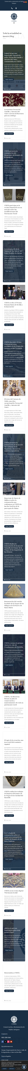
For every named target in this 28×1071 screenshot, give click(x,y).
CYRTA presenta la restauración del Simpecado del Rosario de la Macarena (14, 163)
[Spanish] (26, 2)
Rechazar (12, 1068)
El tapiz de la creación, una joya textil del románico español (14, 752)
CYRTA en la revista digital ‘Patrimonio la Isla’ (14, 895)
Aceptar (4, 1068)
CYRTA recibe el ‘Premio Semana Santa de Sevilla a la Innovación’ (14, 308)
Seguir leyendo (9, 79)
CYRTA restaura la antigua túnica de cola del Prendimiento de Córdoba (14, 654)
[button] (14, 23)
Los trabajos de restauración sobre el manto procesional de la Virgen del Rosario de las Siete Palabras (14, 846)
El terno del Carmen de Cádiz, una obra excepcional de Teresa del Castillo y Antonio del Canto (14, 405)
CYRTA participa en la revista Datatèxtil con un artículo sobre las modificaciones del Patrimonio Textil (14, 213)
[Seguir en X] (5, 1042)
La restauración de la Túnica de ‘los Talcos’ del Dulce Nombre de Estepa (14, 260)
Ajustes (18, 1068)
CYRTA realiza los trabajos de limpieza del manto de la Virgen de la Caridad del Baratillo (14, 799)
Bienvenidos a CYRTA (14, 983)
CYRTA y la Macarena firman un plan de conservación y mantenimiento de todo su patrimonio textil (14, 704)
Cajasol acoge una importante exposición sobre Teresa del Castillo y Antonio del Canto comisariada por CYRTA (14, 66)
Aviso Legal (4, 1060)
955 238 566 (6, 1037)
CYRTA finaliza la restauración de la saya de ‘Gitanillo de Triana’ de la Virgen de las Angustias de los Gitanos (14, 557)
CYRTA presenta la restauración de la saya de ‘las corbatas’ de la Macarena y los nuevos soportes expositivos (14, 456)
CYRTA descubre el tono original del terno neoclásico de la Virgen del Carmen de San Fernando (14, 354)
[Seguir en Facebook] (2, 1042)
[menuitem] (12, 8)
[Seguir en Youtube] (11, 1042)
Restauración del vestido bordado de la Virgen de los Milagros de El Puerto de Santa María (14, 608)
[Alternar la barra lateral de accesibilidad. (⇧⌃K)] (24, 1067)
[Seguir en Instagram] (8, 1042)
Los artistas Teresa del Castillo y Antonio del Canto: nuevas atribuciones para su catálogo (14, 116)
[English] (24, 2)
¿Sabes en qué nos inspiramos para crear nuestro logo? (14, 939)
